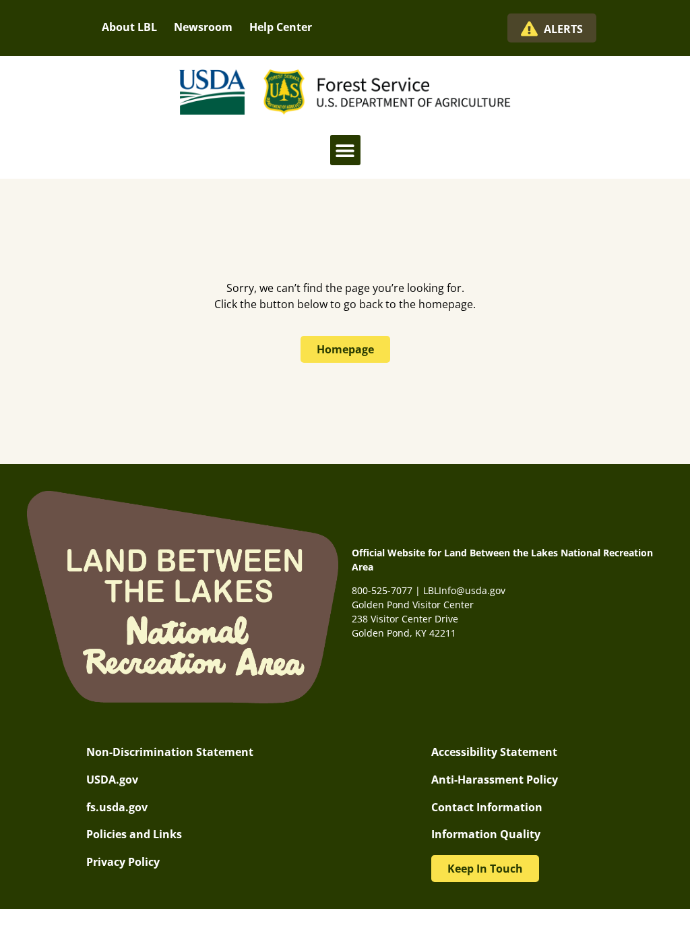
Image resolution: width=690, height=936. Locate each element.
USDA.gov (112, 779)
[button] (345, 150)
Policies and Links (134, 834)
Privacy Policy (123, 861)
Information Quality (485, 834)
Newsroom (203, 27)
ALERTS (563, 29)
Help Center (280, 27)
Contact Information (486, 807)
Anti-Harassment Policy (494, 779)
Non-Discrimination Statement (169, 751)
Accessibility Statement (494, 751)
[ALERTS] (529, 28)
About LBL (129, 27)
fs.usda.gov (117, 807)
